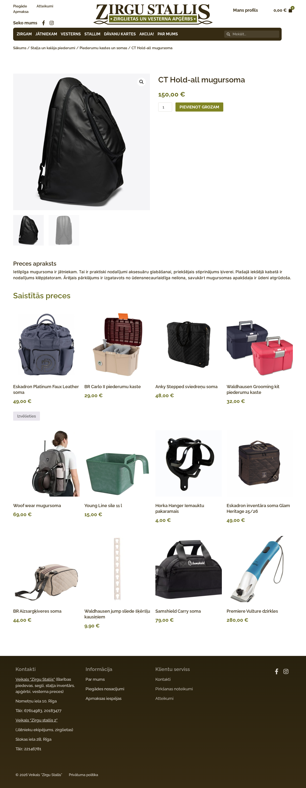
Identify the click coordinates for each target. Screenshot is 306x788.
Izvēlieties (26, 416)
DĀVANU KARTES (120, 34)
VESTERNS (71, 34)
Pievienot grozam (199, 107)
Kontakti (163, 679)
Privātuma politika (83, 775)
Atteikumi (45, 6)
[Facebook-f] (43, 23)
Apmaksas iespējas (103, 698)
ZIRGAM (24, 34)
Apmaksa (20, 12)
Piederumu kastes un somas (103, 48)
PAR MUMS (168, 34)
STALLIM (92, 34)
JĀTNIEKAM (46, 34)
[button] (141, 82)
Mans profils (245, 10)
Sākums (19, 48)
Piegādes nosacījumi (105, 688)
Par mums (95, 679)
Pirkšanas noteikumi (174, 688)
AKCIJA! (146, 34)
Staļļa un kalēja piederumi (53, 48)
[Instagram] (51, 23)
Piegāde (20, 6)
